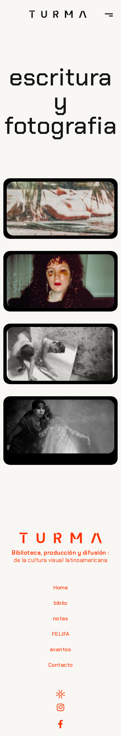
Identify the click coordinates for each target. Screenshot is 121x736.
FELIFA (61, 633)
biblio (60, 602)
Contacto (60, 664)
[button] (109, 14)
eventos (60, 649)
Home (60, 587)
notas (60, 618)
